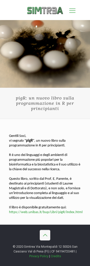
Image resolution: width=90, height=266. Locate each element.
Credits (56, 256)
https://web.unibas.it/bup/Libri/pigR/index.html (45, 212)
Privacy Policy (38, 256)
